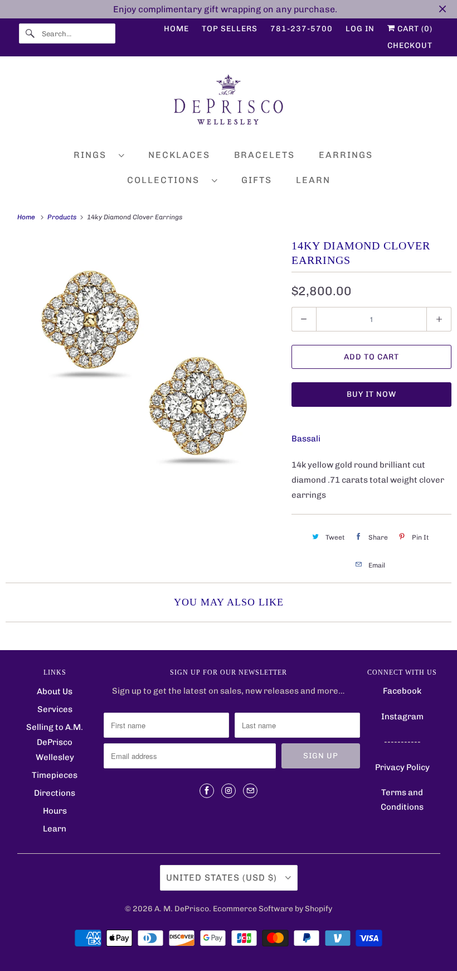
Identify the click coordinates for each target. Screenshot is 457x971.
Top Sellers (229, 28)
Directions (54, 793)
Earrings (346, 155)
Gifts (256, 180)
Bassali (305, 439)
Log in (360, 28)
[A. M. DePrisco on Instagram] (228, 790)
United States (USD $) (223, 877)
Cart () (413, 28)
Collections (166, 180)
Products (62, 217)
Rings (93, 155)
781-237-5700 (301, 28)
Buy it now (371, 394)
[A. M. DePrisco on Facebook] (207, 790)
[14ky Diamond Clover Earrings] (143, 373)
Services (54, 709)
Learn (313, 180)
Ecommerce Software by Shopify (272, 909)
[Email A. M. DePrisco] (250, 790)
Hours (55, 811)
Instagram (402, 717)
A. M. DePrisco (181, 909)
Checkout (409, 45)
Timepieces (54, 775)
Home (176, 28)
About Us (54, 691)
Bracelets (264, 155)
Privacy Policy (402, 767)
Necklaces (179, 155)
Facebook (402, 691)
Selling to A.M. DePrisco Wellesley (54, 742)
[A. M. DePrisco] (228, 102)
